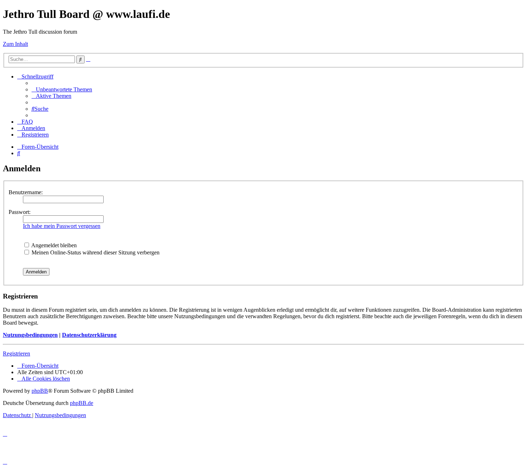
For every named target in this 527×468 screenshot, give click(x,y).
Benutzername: (26, 192)
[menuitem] (62, 89)
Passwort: (19, 212)
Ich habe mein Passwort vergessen (61, 226)
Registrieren (16, 353)
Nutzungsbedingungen (30, 335)
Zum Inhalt (15, 44)
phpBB (40, 391)
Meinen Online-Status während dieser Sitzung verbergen (95, 252)
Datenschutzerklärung (89, 335)
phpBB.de (81, 403)
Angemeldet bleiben (53, 245)
